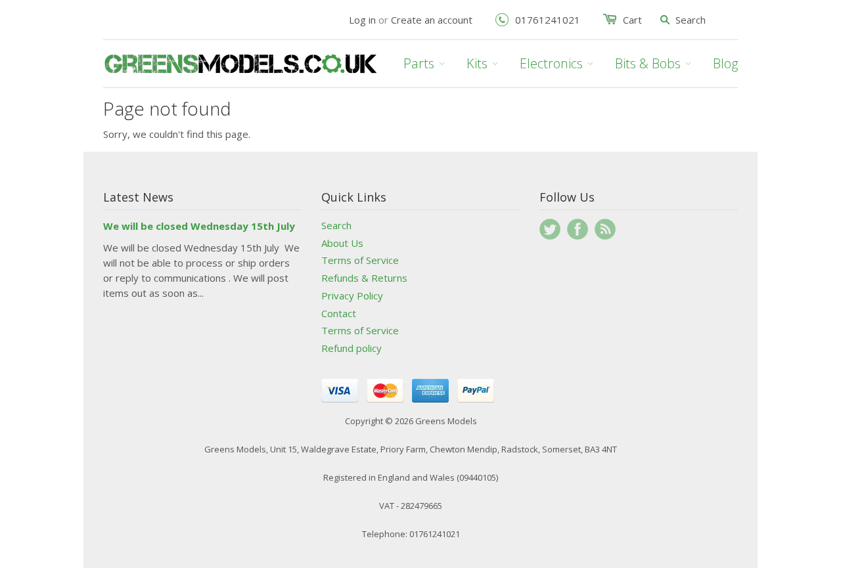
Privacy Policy (352, 295)
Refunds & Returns (364, 277)
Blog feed (605, 229)
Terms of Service (360, 260)
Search (336, 225)
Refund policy (351, 348)
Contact (338, 313)
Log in (362, 19)
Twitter (549, 229)
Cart (632, 19)
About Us (342, 243)
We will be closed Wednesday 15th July (199, 225)
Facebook (577, 229)
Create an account (431, 19)
